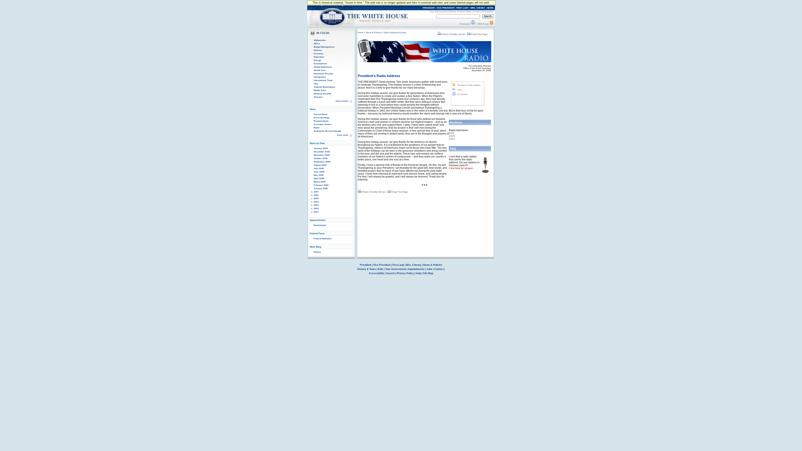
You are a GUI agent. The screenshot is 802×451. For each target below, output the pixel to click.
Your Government (438, 11)
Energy (317, 60)
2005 (316, 198)
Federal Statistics (323, 238)
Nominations (320, 225)
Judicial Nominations (324, 87)
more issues (342, 101)
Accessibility (376, 273)
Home (360, 32)
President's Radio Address (469, 85)
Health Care (320, 70)
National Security (322, 93)
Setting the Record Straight (327, 131)
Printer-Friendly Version (453, 34)
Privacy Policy (405, 273)
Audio (459, 90)
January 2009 (321, 148)
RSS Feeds (483, 24)
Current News (320, 114)
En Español (487, 11)
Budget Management (324, 47)
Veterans (318, 97)
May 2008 (319, 175)
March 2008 (320, 182)
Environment (320, 63)
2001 (316, 212)
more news (342, 135)
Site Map (428, 273)
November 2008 (322, 155)
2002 (316, 208)
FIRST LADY (462, 8)
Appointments (416, 269)
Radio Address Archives (395, 32)
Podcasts (465, 24)
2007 (316, 192)
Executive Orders (323, 124)
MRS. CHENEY (478, 8)
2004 (316, 202)
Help (418, 273)
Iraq (316, 83)
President (365, 265)
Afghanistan (320, 40)
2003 (316, 205)
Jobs (429, 269)
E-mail (476, 11)
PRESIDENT (429, 8)
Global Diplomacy (323, 67)
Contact (439, 269)
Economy (318, 53)
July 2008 (319, 168)
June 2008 (319, 172)
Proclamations (321, 121)
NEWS (490, 8)
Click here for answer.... (462, 168)
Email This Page (479, 34)
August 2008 (320, 165)
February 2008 (321, 185)
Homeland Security (323, 73)
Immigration (320, 77)
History (317, 252)
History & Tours (457, 11)
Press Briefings (322, 118)
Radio (317, 128)
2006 (316, 195)
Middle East (320, 90)
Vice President (382, 265)
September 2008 (322, 162)
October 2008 (320, 158)
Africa (317, 43)
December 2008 (322, 152)
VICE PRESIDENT (445, 8)
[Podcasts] (473, 24)
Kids (469, 11)
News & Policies (373, 32)
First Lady (398, 265)
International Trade (323, 80)
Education (319, 57)
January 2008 (321, 188)
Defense (318, 50)
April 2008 (319, 178)
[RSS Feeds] (491, 24)
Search (390, 273)
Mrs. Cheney (413, 265)
